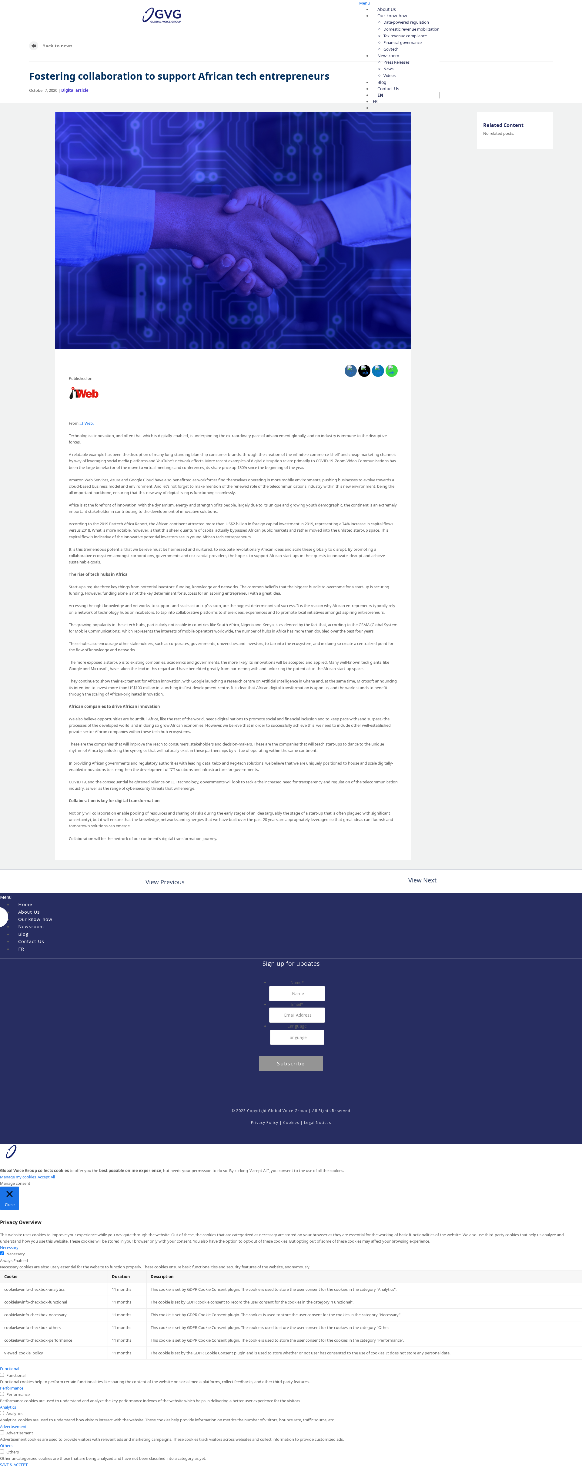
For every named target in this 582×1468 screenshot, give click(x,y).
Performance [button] (11, 1388)
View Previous (163, 882)
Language (297, 1026)
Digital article (75, 90)
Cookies (291, 1122)
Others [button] (6, 1445)
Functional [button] (9, 1368)
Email (297, 1004)
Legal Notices (317, 1122)
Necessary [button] (9, 1247)
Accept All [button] (46, 1177)
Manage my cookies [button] (18, 1177)
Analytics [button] (8, 1407)
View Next (422, 880)
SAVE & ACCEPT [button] (14, 1464)
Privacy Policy (264, 1122)
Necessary (15, 1254)
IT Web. (87, 423)
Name (297, 982)
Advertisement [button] (13, 1426)
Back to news (56, 45)
